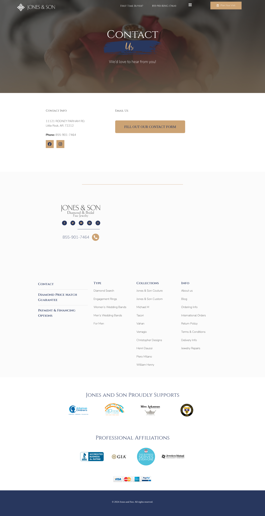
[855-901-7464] (95, 237)
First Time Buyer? (131, 6)
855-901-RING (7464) (164, 6)
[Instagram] (60, 144)
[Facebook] (50, 144)
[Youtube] (81, 223)
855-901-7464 (76, 237)
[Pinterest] (89, 223)
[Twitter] (72, 223)
